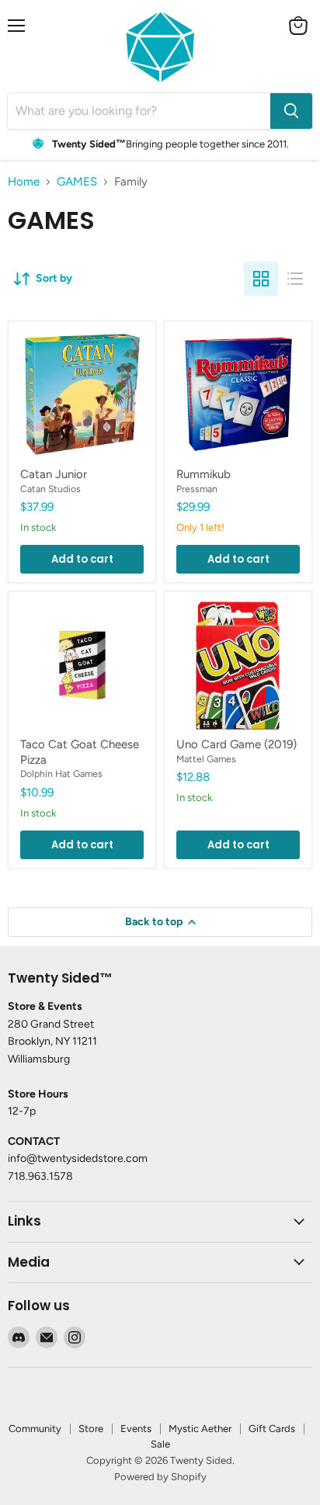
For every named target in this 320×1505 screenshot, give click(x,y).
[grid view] (261, 279)
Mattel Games (206, 759)
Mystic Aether (200, 1428)
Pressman (196, 488)
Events (135, 1428)
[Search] (291, 111)
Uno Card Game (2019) (236, 744)
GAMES (77, 182)
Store (90, 1428)
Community (35, 1428)
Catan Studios (50, 488)
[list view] (295, 279)
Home (24, 182)
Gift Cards (272, 1428)
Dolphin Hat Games (61, 773)
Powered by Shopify (160, 1476)
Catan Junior (53, 474)
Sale (160, 1444)
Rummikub (203, 474)
